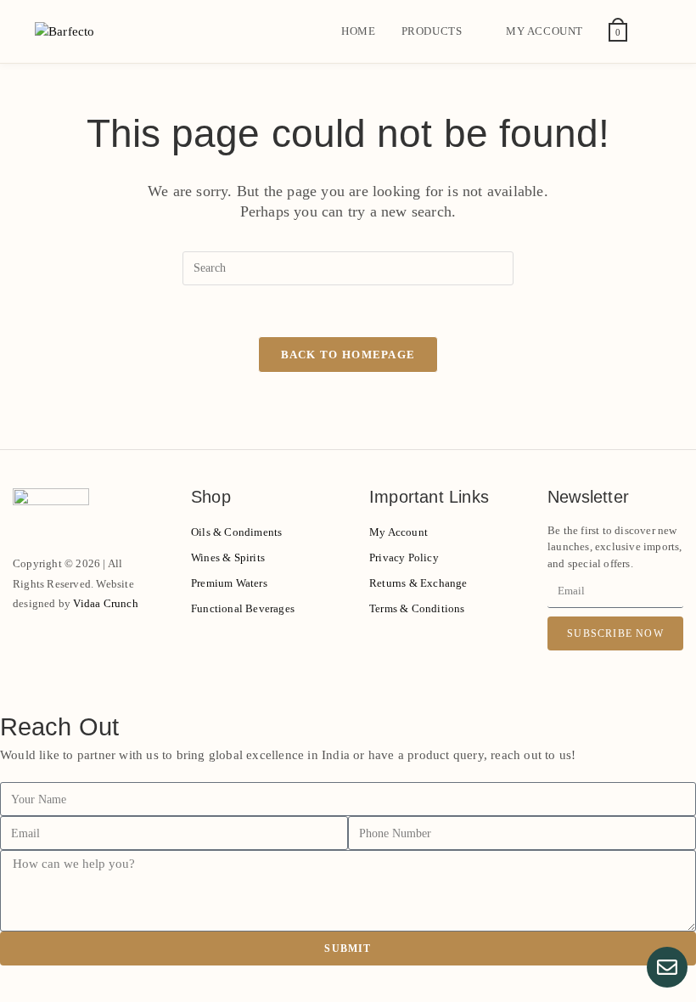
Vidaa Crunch (105, 603)
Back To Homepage (348, 354)
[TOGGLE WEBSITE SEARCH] (657, 31)
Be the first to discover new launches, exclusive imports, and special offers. (614, 547)
